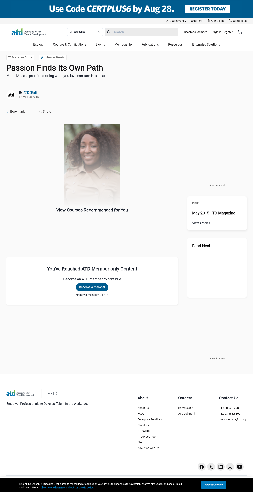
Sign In (104, 294)
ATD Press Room (148, 436)
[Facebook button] (202, 467)
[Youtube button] (240, 467)
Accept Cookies (214, 484)
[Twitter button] (211, 467)
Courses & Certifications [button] (69, 44)
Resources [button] (175, 44)
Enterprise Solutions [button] (206, 44)
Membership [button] (123, 44)
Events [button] (100, 44)
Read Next (201, 245)
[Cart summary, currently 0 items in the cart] (241, 32)
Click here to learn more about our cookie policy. (67, 487)
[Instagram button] (230, 467)
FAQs (141, 413)
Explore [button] (38, 44)
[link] (176, 21)
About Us (143, 408)
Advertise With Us (148, 448)
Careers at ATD (187, 408)
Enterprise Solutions (150, 419)
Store (141, 442)
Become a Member (195, 32)
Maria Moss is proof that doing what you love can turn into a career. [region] (58, 76)
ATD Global (144, 430)
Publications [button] (150, 44)
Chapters (143, 425)
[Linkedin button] (221, 467)
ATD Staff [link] (30, 92)
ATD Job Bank (186, 413)
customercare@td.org (232, 419)
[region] (126, 485)
